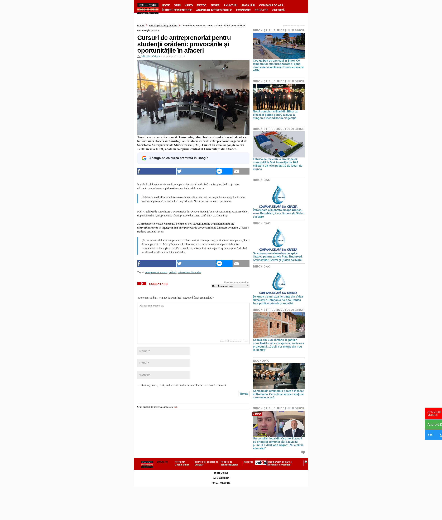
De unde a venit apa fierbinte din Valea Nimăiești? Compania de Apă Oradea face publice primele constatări (278, 300)
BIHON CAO (261, 180)
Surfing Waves (299, 25)
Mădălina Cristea (150, 56)
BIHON (140, 25)
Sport (214, 5)
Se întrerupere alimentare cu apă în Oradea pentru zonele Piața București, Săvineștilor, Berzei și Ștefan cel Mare (277, 256)
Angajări (248, 5)
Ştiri (177, 5)
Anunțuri (230, 5)
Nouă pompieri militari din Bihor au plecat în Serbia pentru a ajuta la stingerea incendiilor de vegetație (275, 115)
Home (166, 5)
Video (189, 5)
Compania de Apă (271, 5)
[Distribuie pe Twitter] (196, 171)
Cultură (278, 10)
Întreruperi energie (177, 10)
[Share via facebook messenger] (224, 171)
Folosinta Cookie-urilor (182, 463)
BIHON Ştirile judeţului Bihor (163, 25)
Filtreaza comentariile (236, 282)
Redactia (248, 461)
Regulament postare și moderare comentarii (280, 463)
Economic (243, 10)
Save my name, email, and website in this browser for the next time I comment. (184, 385)
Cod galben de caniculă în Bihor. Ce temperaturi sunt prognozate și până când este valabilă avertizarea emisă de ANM (278, 65)
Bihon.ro (162, 461)
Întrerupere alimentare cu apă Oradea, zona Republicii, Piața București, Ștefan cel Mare (278, 213)
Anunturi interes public (214, 10)
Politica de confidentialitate (229, 463)
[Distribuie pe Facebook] (156, 171)
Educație (261, 10)
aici (175, 406)
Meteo (201, 5)
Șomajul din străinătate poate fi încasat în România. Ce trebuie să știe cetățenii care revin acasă (278, 394)
